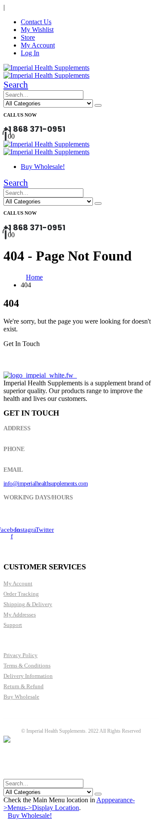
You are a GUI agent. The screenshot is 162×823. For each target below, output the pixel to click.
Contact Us (36, 21)
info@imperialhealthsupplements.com (45, 483)
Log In (30, 53)
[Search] (98, 105)
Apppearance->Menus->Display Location (69, 803)
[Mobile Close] (8, 775)
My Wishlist (37, 29)
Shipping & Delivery (27, 604)
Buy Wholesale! (43, 166)
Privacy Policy (20, 655)
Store (28, 37)
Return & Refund (23, 686)
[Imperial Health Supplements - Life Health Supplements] (46, 67)
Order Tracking (21, 594)
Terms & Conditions (27, 665)
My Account (38, 45)
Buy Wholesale (21, 696)
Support (12, 625)
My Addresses (19, 614)
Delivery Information (28, 676)
